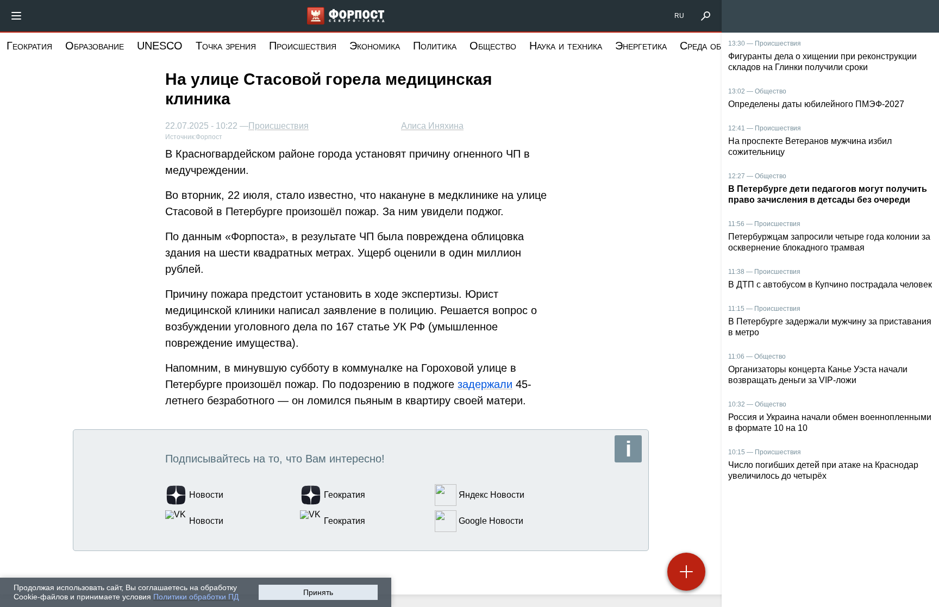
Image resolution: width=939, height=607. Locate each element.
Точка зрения (226, 46)
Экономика (374, 46)
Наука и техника (565, 46)
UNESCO (160, 46)
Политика (434, 46)
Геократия (29, 46)
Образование (94, 46)
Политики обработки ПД (196, 596)
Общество (493, 46)
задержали (485, 384)
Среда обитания (716, 46)
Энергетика (641, 46)
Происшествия (302, 46)
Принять (318, 592)
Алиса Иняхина (432, 125)
